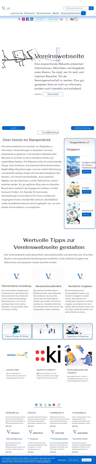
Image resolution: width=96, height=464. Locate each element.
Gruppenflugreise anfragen (66, 40)
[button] (87, 14)
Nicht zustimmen (74, 460)
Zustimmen (86, 460)
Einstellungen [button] (62, 460)
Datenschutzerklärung (43, 462)
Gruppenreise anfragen (66, 29)
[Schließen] (94, 459)
